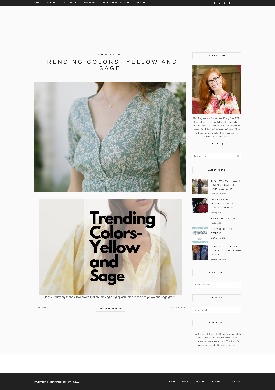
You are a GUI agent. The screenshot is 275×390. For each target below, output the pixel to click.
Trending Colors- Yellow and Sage (110, 65)
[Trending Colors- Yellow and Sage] (110, 137)
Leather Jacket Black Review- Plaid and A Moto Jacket (226, 251)
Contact (201, 382)
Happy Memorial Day (223, 218)
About (186, 382)
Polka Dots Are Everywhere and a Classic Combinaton (223, 204)
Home (172, 382)
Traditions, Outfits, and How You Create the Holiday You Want (225, 185)
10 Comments (40, 307)
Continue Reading (110, 308)
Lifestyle (235, 382)
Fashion (103, 55)
